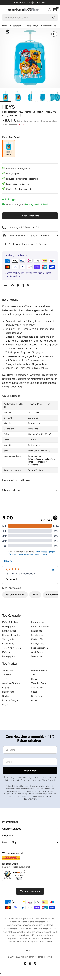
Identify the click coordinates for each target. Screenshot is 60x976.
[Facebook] (25, 963)
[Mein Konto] (49, 9)
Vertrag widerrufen (30, 891)
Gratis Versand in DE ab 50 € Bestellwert (28, 235)
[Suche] (54, 17)
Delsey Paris (8, 691)
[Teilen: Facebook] (12, 285)
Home (4, 26)
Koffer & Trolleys (31, 26)
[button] (49, 107)
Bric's (5, 704)
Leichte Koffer (9, 630)
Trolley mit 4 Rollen (11, 647)
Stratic (5, 696)
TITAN (5, 679)
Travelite (6, 674)
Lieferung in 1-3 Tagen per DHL (24, 227)
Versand (29, 121)
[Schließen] (1, 974)
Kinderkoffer (37, 639)
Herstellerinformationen (16, 480)
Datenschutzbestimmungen (20, 796)
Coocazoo (36, 700)
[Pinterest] (34, 963)
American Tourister (11, 683)
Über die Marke (11, 490)
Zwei (33, 674)
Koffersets (7, 652)
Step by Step (37, 687)
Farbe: (11, 137)
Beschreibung (10, 299)
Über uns (7, 835)
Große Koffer (8, 643)
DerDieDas (36, 696)
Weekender (36, 656)
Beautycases (37, 643)
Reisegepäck (15, 26)
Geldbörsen (36, 652)
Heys (8, 107)
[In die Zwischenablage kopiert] (28, 285)
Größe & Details (11, 395)
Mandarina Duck (39, 670)
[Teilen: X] (18, 285)
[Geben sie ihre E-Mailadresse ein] (30, 770)
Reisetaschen (37, 622)
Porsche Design (10, 700)
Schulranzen (37, 635)
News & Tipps (10, 842)
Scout (34, 691)
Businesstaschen (39, 647)
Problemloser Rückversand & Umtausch (28, 244)
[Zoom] (54, 34)
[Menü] (3, 9)
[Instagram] (30, 963)
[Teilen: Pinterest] (23, 285)
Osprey (6, 687)
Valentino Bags (38, 683)
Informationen (10, 821)
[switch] (19, 878)
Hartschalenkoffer (48, 26)
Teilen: (5, 285)
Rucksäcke (36, 630)
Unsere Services (11, 828)
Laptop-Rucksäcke (40, 626)
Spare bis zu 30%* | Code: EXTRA (30, 2)
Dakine (34, 679)
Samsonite (7, 670)
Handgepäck (8, 626)
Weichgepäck (9, 639)
